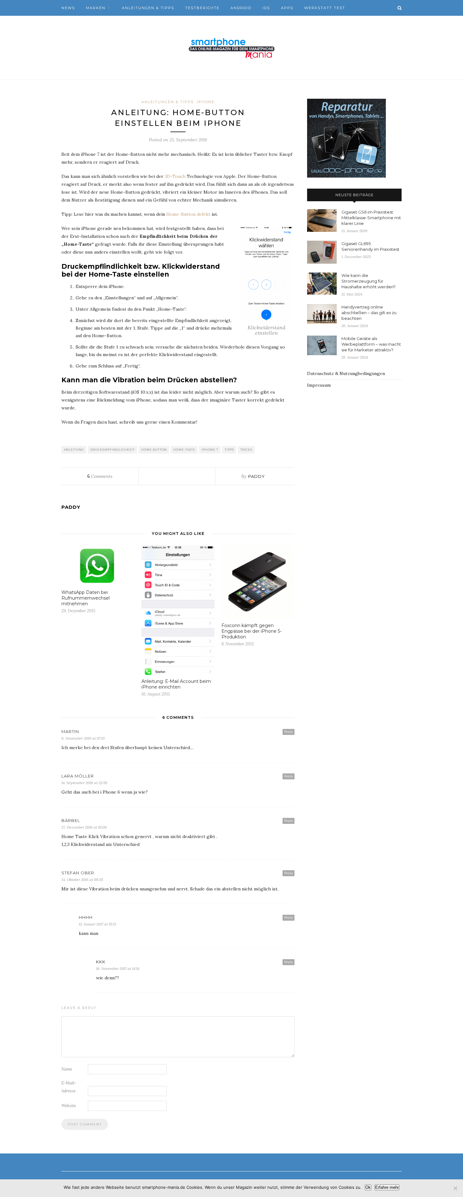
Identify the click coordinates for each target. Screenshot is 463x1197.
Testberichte (202, 8)
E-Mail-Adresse (68, 1087)
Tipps (229, 449)
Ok (368, 1187)
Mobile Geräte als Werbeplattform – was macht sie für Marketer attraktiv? (371, 344)
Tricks (246, 449)
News (68, 8)
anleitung (74, 449)
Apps (287, 8)
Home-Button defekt (188, 214)
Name (66, 1069)
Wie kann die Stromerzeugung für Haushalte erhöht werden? (368, 281)
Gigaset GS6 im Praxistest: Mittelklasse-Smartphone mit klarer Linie (371, 217)
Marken (96, 8)
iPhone (205, 102)
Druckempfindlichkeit (112, 449)
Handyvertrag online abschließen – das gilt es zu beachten (369, 312)
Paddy (256, 476)
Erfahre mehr (387, 1187)
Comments (99, 476)
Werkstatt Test (324, 8)
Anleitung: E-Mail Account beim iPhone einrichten (176, 684)
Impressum (319, 385)
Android (241, 8)
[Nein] (455, 1188)
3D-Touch (175, 176)
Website (68, 1105)
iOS (266, 8)
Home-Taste (184, 449)
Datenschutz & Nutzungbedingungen (346, 373)
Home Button (154, 449)
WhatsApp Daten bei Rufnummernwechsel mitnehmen (85, 598)
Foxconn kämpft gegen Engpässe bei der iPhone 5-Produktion (251, 631)
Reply (288, 732)
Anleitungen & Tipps (148, 8)
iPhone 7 (210, 449)
